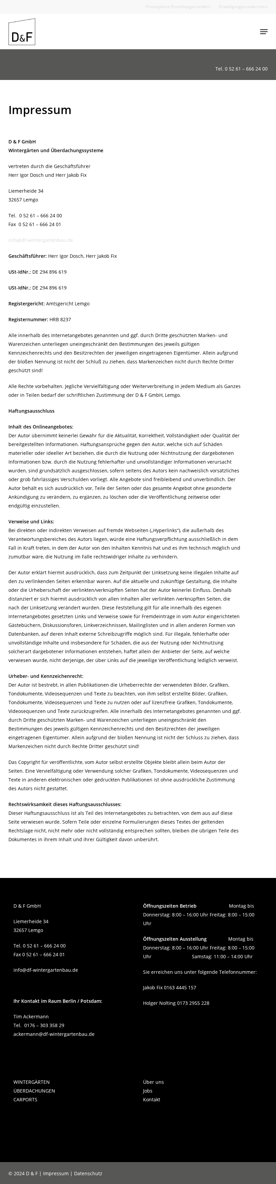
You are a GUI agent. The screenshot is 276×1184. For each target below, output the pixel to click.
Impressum (56, 1173)
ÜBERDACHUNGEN (34, 1090)
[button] (178, 6)
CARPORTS (25, 1099)
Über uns (153, 1082)
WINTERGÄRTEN (31, 1082)
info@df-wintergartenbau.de (40, 240)
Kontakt (151, 1099)
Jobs (147, 1090)
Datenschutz (88, 1173)
